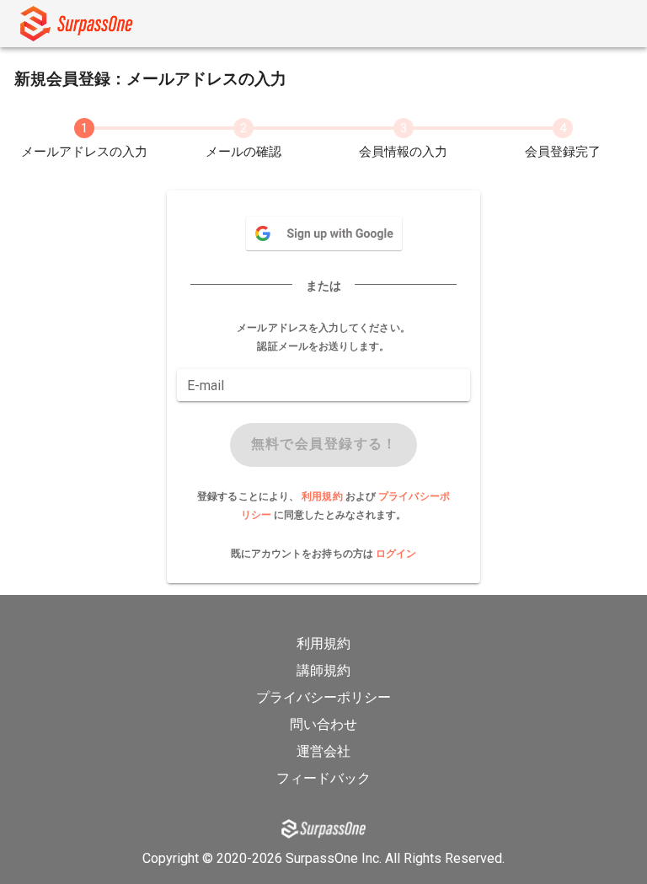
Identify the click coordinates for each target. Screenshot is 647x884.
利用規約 (323, 496)
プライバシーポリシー (323, 697)
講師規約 (323, 670)
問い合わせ (323, 724)
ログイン (396, 554)
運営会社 (323, 751)
